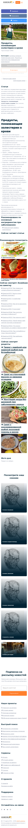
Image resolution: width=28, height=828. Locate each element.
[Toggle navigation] (21, 2)
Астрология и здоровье (10, 728)
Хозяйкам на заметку (10, 762)
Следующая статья (19, 80)
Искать (5, 757)
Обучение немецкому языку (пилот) (15, 718)
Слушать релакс (8, 710)
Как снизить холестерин (11, 747)
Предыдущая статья (9, 78)
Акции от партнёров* (14, 65)
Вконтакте (15, 16)
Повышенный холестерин (11, 744)
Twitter (15, 20)
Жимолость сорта (8, 734)
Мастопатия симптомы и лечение (14, 731)
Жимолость (6, 741)
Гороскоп (6, 768)
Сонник (5, 770)
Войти (17, 2)
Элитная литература (9, 713)
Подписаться (14, 693)
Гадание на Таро (8, 773)
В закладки (14, 70)
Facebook (14, 11)
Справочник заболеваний (11, 765)
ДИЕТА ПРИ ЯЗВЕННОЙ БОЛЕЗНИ (14, 739)
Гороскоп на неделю (9, 708)
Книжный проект (8, 715)
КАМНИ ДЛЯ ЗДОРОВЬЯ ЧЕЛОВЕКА (15, 736)
